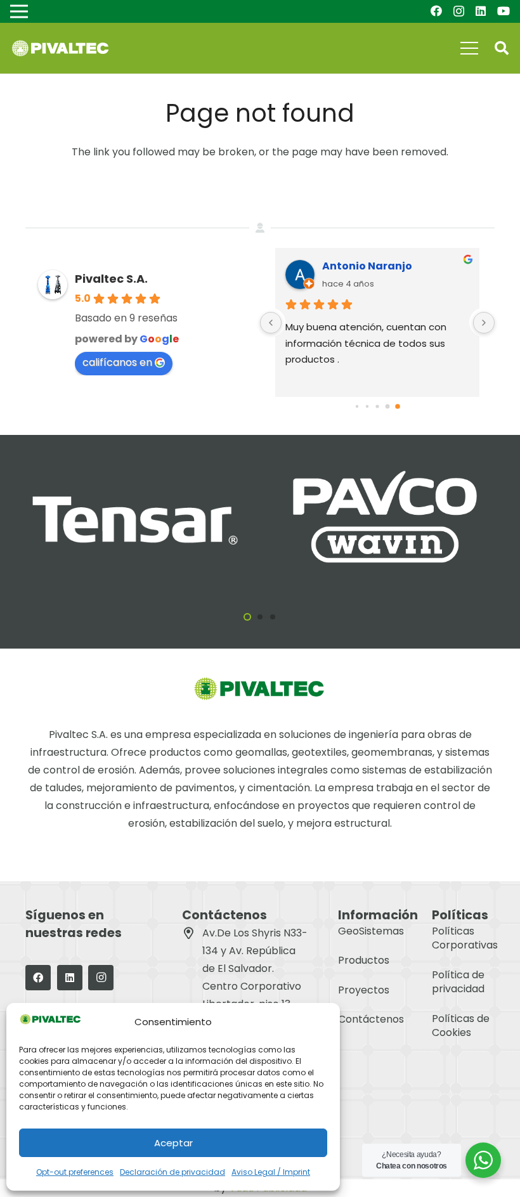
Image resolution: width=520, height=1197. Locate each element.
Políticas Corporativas (465, 938)
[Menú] (469, 48)
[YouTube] (503, 10)
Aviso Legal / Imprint (270, 1172)
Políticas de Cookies (461, 1025)
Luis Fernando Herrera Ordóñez (395, 266)
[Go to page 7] (397, 406)
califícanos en (117, 362)
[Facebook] (436, 10)
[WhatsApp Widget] (483, 1160)
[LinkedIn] (481, 10)
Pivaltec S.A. (111, 279)
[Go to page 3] (357, 406)
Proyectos (363, 990)
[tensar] (135, 495)
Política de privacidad (458, 981)
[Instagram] (458, 11)
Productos (363, 960)
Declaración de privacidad (172, 1172)
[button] (501, 48)
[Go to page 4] (367, 406)
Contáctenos (371, 1019)
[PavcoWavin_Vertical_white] (385, 469)
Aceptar (173, 1142)
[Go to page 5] (377, 406)
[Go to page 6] (388, 406)
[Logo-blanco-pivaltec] (60, 48)
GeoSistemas (371, 931)
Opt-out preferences (75, 1172)
